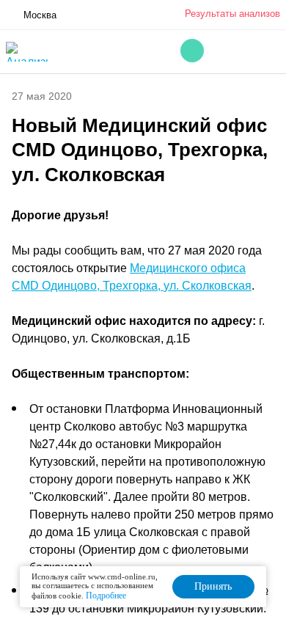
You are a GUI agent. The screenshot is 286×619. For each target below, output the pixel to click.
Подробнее (106, 595)
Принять (213, 586)
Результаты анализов (232, 13)
